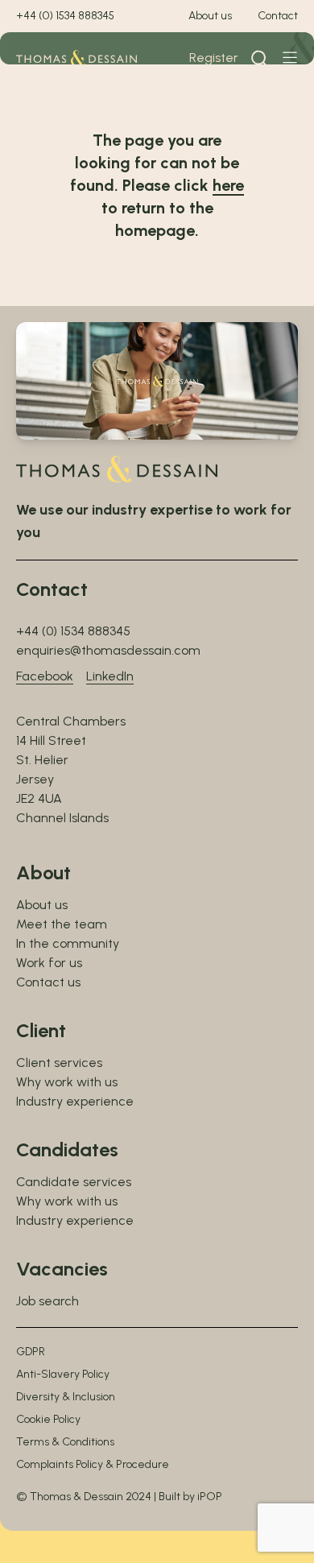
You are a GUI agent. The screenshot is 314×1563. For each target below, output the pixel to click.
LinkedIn (110, 676)
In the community (67, 943)
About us (210, 16)
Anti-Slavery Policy (62, 1374)
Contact (278, 16)
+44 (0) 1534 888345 (65, 16)
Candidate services (73, 1181)
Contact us (48, 982)
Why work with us (67, 1082)
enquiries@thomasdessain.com (108, 650)
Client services (59, 1062)
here (228, 185)
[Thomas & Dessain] (76, 58)
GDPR (30, 1351)
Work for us (49, 962)
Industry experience (75, 1101)
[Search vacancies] (260, 58)
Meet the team (61, 924)
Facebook (44, 676)
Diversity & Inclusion (65, 1397)
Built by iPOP (190, 1496)
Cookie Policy (48, 1419)
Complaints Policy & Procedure (92, 1464)
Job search (47, 1301)
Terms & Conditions (65, 1442)
